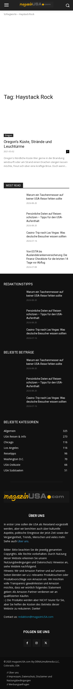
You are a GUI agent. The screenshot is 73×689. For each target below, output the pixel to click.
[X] (45, 643)
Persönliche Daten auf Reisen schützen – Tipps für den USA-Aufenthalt (44, 217)
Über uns (23, 541)
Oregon (8, 135)
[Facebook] (27, 643)
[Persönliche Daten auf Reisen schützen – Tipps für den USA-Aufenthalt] (13, 219)
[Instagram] (36, 643)
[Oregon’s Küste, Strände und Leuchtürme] (36, 120)
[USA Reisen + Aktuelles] (36, 5)
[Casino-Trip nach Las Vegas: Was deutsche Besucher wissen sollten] (13, 238)
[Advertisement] (36, 54)
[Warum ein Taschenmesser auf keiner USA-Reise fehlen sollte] (13, 200)
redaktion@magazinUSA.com (35, 617)
